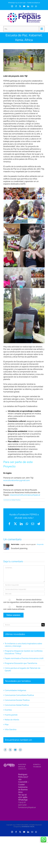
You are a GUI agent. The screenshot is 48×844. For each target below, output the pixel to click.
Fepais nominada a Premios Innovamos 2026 (24, 658)
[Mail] (20, 750)
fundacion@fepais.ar (33, 2)
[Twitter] (10, 750)
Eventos (8, 710)
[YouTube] (15, 750)
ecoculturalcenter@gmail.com (16, 480)
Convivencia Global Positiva (11, 500)
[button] (16, 193)
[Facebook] (5, 750)
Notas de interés (12, 719)
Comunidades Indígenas (15, 690)
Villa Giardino (10, 729)
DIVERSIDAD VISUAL (28, 826)
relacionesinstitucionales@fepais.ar (25, 495)
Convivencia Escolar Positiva (17, 700)
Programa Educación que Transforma (21, 663)
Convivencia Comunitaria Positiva (19, 695)
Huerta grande (11, 715)
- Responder (40, 544)
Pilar (7, 724)
